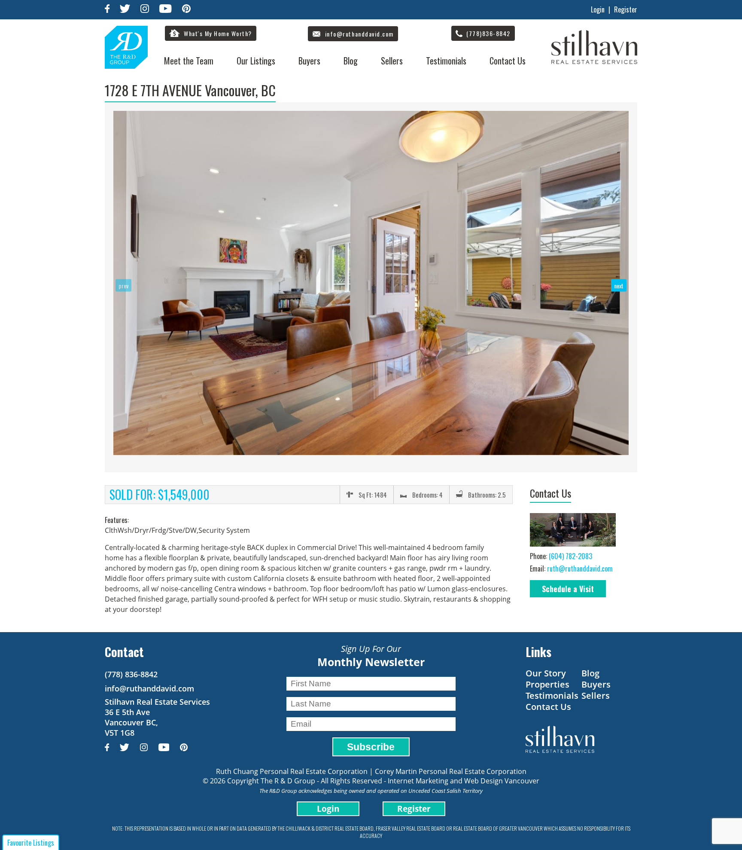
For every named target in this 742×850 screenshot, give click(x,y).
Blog (351, 60)
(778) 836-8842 (131, 674)
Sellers (392, 60)
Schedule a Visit (568, 588)
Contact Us (508, 60)
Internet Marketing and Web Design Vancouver (463, 781)
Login (598, 9)
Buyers (309, 60)
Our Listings (256, 60)
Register (625, 9)
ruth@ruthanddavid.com (580, 568)
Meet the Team (188, 60)
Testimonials (446, 60)
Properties (547, 684)
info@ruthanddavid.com (149, 688)
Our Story (546, 673)
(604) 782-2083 (570, 556)
